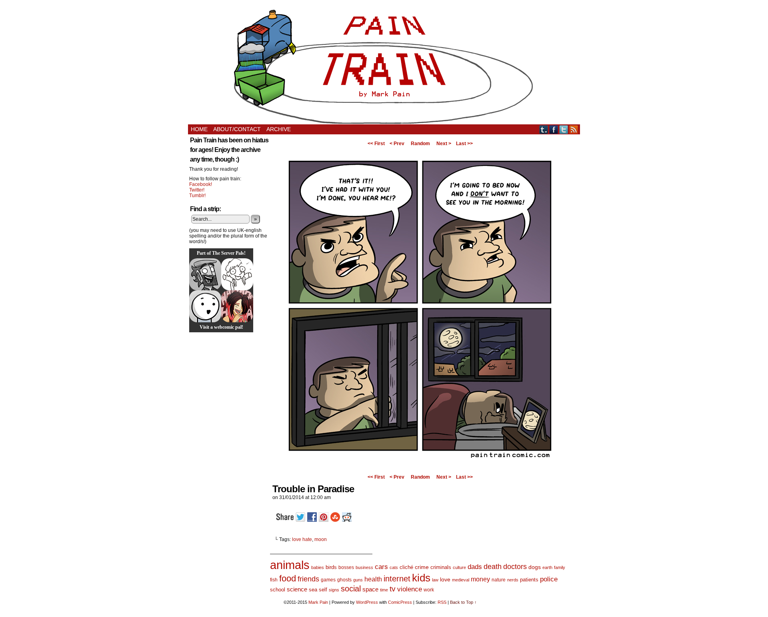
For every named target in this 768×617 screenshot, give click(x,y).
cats (394, 567)
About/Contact (237, 129)
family (559, 567)
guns (358, 579)
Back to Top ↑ (463, 602)
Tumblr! (197, 195)
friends (308, 579)
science (297, 589)
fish (274, 580)
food (287, 578)
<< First (376, 143)
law (435, 579)
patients (529, 580)
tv (393, 589)
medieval (460, 579)
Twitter (564, 129)
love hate (302, 539)
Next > (443, 143)
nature (499, 580)
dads (475, 567)
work (429, 590)
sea (313, 590)
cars (381, 567)
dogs (534, 567)
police (549, 579)
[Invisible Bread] (205, 306)
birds (331, 567)
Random (420, 143)
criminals (440, 567)
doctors (515, 566)
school (277, 590)
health (373, 579)
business (364, 567)
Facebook (554, 129)
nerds (512, 579)
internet (397, 578)
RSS (574, 129)
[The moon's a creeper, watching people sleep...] (420, 469)
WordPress (367, 602)
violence (409, 589)
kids (421, 578)
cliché (406, 567)
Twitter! (196, 190)
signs (334, 589)
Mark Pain (318, 602)
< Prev (397, 143)
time (384, 589)
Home (199, 129)
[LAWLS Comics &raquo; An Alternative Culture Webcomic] (237, 306)
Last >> (464, 143)
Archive (278, 129)
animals (290, 564)
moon (320, 539)
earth (547, 567)
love (445, 579)
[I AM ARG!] (205, 274)
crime (422, 567)
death (493, 566)
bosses (346, 567)
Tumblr (544, 129)
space (370, 589)
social (351, 588)
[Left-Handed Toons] (237, 274)
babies (317, 567)
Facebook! (200, 184)
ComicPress (400, 602)
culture (459, 567)
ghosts (344, 580)
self (323, 590)
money (480, 579)
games (328, 580)
